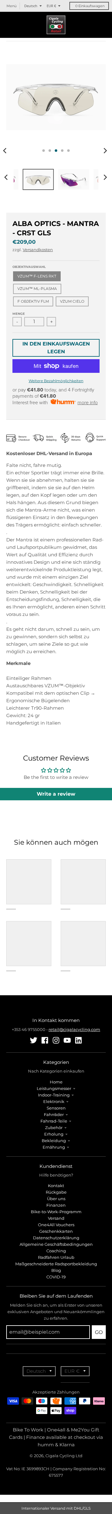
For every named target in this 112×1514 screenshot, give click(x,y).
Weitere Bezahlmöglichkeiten (56, 380)
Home (56, 1081)
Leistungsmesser (54, 1088)
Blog (56, 1270)
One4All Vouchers (56, 1224)
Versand (56, 1218)
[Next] (105, 150)
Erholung (53, 1134)
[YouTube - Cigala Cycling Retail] (67, 1040)
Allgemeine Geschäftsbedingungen (56, 1244)
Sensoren (56, 1107)
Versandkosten (38, 249)
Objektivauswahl (29, 267)
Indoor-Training (54, 1094)
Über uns (56, 1198)
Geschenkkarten (56, 1231)
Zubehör (54, 1127)
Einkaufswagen (90, 6)
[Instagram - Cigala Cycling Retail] (56, 1040)
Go (99, 1332)
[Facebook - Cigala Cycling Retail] (45, 1040)
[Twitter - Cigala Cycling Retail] (33, 1040)
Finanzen (56, 1205)
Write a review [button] (56, 794)
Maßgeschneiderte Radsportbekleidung (56, 1263)
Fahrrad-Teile (53, 1121)
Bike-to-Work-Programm (56, 1211)
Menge (18, 314)
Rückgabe (56, 1192)
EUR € (51, 5)
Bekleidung (54, 1140)
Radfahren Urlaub (56, 1257)
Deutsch (30, 5)
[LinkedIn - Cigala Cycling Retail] (78, 1040)
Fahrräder (54, 1114)
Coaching (56, 1250)
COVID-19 (56, 1276)
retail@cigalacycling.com (74, 1029)
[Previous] (7, 177)
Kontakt (56, 1185)
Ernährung (54, 1147)
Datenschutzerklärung (56, 1237)
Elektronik (53, 1101)
